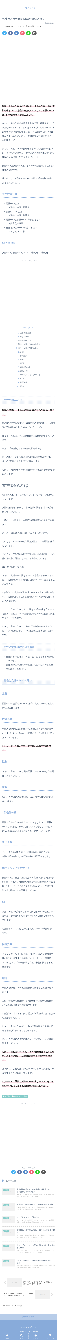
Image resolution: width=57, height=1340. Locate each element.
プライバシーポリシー (28, 1331)
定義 (22, 352)
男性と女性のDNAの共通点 (29, 344)
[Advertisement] (28, 67)
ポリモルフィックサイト (30, 375)
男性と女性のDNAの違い (28, 348)
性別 (22, 359)
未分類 (7, 1096)
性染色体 (24, 356)
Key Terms (24, 336)
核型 (22, 363)
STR (22, 379)
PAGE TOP (29, 1317)
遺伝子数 (24, 371)
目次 (25, 327)
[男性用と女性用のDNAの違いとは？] (16, 33)
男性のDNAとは (24, 340)
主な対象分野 (25, 333)
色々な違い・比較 (20, 1096)
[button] (51, 659)
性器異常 (24, 382)
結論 (22, 386)
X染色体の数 (25, 367)
